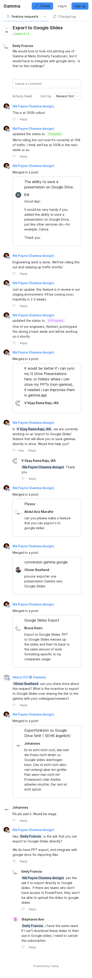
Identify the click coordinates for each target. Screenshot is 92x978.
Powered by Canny (46, 966)
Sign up (80, 6)
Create (45, 6)
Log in (62, 6)
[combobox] (67, 96)
